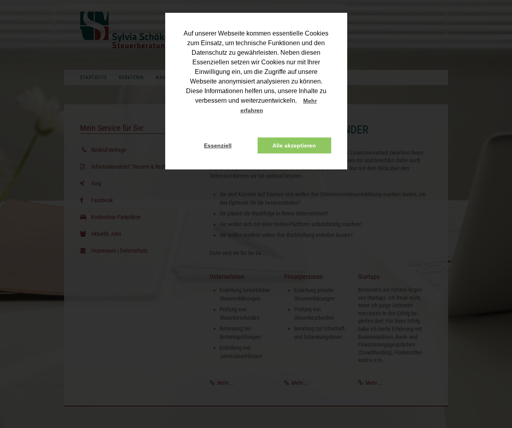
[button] (270, 111)
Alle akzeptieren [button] (294, 145)
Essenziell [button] (218, 145)
